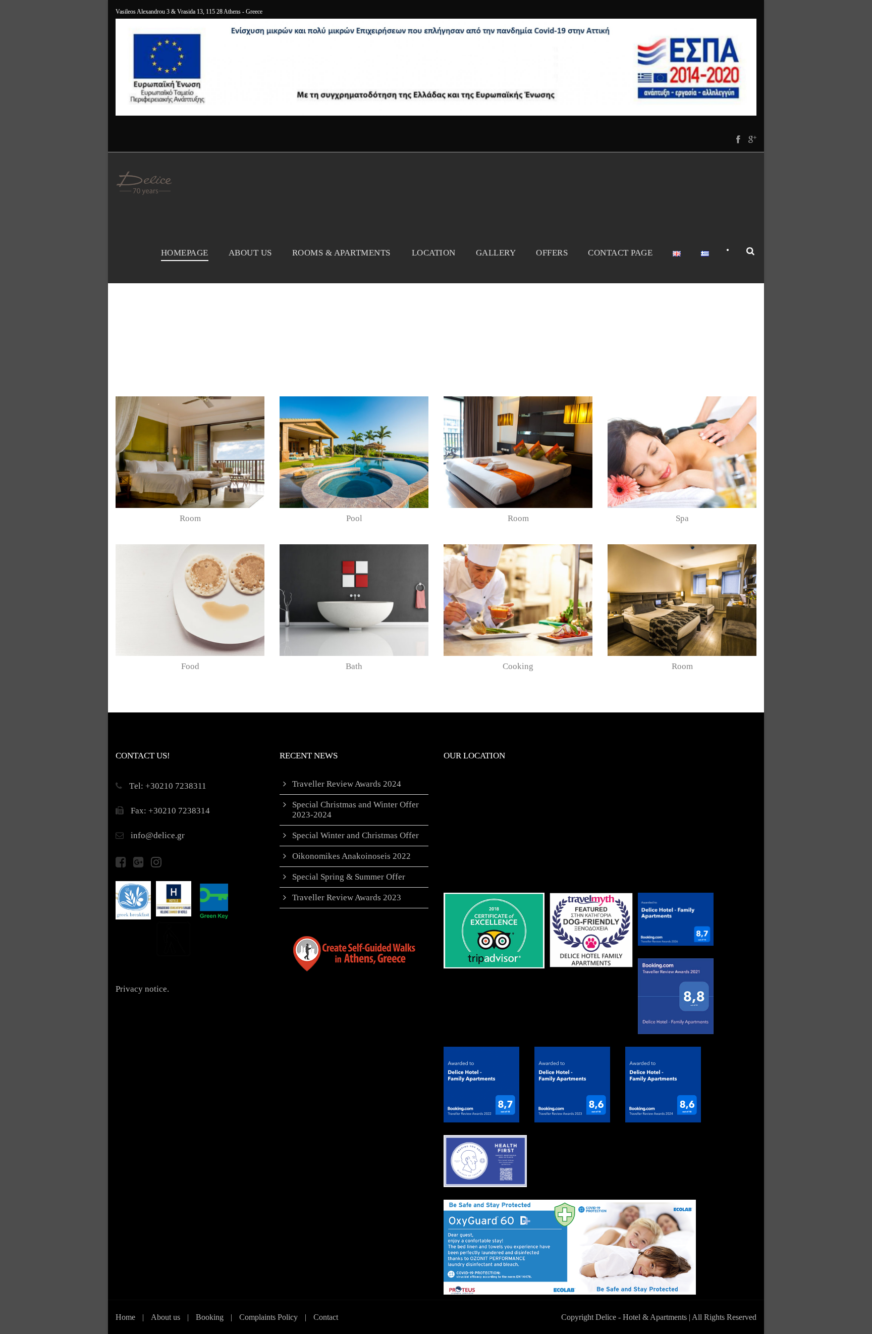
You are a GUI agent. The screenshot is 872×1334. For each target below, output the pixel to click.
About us (165, 1317)
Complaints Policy (268, 1317)
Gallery (496, 253)
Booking (210, 1317)
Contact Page (620, 253)
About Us (250, 253)
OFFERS (552, 253)
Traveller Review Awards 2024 (346, 784)
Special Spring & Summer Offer (348, 877)
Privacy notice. (142, 989)
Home (125, 1317)
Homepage (184, 253)
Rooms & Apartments (341, 253)
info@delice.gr (158, 835)
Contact (325, 1317)
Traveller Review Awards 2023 (346, 897)
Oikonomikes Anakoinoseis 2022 (351, 856)
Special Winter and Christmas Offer (355, 835)
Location (434, 253)
